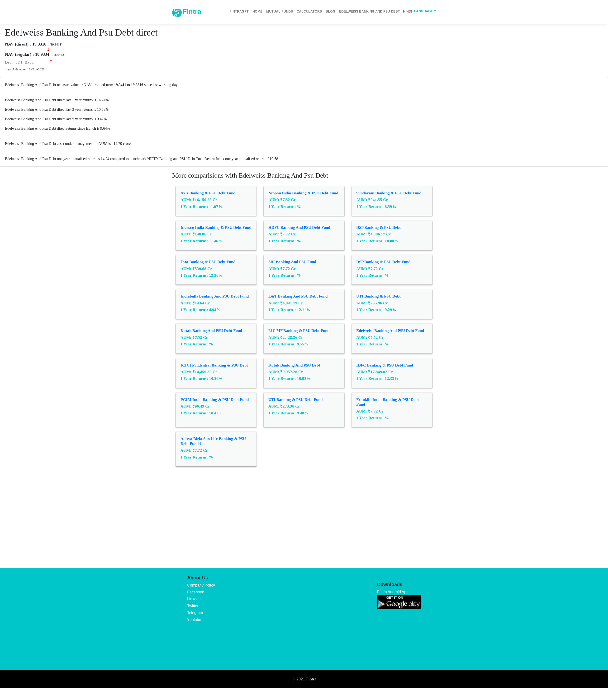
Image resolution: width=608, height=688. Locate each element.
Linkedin (194, 599)
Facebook (195, 592)
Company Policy (201, 585)
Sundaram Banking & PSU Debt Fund (388, 193)
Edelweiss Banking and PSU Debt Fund (390, 330)
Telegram (195, 613)
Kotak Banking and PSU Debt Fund (211, 330)
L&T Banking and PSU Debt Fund (298, 296)
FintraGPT (239, 11)
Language (423, 11)
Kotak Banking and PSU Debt (294, 365)
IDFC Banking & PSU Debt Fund (384, 365)
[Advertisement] (304, 514)
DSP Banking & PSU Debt (378, 227)
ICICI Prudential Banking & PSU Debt (214, 365)
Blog (330, 11)
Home (257, 11)
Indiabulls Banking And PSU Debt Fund (214, 296)
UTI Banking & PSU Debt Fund (295, 399)
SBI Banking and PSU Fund (292, 262)
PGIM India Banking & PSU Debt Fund (214, 399)
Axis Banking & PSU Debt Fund (207, 193)
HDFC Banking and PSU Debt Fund (299, 227)
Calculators (309, 11)
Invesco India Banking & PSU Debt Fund (215, 227)
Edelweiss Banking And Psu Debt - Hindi (375, 11)
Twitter (192, 606)
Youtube (194, 620)
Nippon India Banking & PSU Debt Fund (303, 193)
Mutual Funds (279, 11)
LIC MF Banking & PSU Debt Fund (298, 330)
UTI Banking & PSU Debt (378, 296)
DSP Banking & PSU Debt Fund (383, 262)
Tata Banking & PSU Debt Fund (207, 262)
